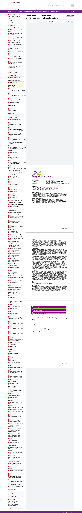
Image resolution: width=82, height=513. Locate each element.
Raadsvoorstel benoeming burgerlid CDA (15, 34)
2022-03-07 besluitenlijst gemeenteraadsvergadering (14, 15)
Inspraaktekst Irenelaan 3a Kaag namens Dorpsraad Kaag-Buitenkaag (15, 373)
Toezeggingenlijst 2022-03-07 (16, 54)
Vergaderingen (17, 9)
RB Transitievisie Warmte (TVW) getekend (14, 464)
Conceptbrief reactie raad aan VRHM (15, 227)
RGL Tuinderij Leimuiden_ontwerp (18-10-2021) (15, 406)
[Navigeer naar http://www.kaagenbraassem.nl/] (14, 4)
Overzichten (23, 9)
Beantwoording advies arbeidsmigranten (14, 268)
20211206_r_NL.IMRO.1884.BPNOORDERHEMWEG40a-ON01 (16, 91)
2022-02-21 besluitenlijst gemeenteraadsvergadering (14, 45)
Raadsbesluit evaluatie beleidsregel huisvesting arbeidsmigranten (14, 255)
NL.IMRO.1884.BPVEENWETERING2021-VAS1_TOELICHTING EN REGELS (16, 164)
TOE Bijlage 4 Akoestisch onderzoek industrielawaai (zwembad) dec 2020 (14, 430)
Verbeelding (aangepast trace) (16, 204)
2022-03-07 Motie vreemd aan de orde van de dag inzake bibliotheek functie (15, 488)
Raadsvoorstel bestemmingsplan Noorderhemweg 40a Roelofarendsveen (12, 84)
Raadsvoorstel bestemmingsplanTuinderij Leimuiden (14, 399)
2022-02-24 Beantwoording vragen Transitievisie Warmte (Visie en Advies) (15, 478)
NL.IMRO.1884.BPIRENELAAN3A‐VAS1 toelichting (15, 329)
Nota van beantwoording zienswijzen (14, 158)
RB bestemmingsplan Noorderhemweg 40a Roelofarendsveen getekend (14, 79)
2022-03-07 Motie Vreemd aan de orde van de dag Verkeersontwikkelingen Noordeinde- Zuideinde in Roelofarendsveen (14, 502)
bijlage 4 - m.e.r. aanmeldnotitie (12, 347)
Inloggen (71, 512)
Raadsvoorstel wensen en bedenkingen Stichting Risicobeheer (14, 223)
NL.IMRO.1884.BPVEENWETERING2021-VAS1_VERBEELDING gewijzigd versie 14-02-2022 (16, 149)
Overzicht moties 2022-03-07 (16, 51)
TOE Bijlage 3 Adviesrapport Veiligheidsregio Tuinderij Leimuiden (15, 425)
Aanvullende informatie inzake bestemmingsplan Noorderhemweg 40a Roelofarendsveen (15, 111)
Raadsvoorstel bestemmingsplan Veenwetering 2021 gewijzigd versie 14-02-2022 (15, 129)
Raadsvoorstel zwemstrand (16, 182)
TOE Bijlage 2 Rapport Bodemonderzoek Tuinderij (14, 421)
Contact (42, 9)
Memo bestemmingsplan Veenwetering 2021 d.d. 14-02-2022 (14, 124)
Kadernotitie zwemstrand (15, 179)
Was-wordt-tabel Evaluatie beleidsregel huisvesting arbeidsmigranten (15, 260)
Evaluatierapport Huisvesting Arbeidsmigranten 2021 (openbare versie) (15, 277)
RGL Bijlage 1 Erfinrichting (16, 409)
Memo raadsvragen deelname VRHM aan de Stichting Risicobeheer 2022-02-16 (15, 240)
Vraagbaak (36, 9)
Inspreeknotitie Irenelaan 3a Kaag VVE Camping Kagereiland (15, 377)
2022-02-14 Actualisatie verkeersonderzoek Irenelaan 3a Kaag (15, 364)
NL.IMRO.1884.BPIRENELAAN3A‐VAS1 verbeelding (15, 334)
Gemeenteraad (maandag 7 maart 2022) (30, 11)
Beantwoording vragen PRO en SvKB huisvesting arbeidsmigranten (15, 282)
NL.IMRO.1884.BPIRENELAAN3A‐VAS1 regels (15, 324)
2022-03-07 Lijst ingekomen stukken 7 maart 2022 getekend (15, 59)
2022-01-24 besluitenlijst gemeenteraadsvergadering (14, 41)
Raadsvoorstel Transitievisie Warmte (15, 467)
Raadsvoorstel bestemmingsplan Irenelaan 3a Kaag (14, 310)
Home (16, 11)
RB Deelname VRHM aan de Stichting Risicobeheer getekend (15, 213)
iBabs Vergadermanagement (60, 512)
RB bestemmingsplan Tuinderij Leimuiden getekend (14, 394)
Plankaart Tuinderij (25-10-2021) (15, 403)
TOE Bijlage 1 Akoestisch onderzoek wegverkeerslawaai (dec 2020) (14, 417)
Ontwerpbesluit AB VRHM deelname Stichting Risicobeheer (15, 235)
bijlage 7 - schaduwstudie (15, 356)
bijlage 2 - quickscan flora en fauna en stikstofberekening (15, 340)
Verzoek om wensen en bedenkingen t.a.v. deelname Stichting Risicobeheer (14, 231)
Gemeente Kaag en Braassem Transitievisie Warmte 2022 (15, 471)
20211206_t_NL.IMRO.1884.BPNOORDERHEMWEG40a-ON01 (16, 96)
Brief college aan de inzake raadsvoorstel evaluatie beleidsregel (15, 272)
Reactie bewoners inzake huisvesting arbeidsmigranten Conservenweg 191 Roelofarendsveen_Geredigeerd (15, 291)
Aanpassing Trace (14, 195)
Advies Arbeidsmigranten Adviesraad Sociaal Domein (14, 264)
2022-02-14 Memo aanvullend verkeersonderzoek (15, 360)
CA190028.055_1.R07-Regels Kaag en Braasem (14, 198)
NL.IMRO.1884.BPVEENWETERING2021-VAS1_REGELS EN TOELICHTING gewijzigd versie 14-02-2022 (16, 141)
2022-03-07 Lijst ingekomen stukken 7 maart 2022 (15, 63)
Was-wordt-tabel (13, 474)
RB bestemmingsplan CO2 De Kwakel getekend (15, 189)
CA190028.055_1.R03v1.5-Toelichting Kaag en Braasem (15, 201)
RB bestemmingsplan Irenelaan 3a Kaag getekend (14, 305)
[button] (72, 5)
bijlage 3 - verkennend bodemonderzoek (14, 343)
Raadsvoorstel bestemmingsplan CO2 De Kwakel (15, 192)
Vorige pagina (70, 15)
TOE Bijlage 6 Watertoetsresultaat (12, 439)
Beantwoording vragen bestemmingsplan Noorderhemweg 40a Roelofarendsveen (14, 104)
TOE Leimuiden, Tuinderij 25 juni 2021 (15, 412)
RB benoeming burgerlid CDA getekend (15, 30)
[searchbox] (58, 5)
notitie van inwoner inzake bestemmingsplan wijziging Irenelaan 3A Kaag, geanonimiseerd (14, 385)
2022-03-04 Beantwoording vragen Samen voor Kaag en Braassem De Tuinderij (15, 457)
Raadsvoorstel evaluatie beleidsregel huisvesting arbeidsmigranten (14, 250)
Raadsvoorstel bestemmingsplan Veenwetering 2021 (15, 154)
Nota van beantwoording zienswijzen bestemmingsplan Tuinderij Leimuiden (14, 444)
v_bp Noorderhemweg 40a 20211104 (15, 99)
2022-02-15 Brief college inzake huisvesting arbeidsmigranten (14, 297)
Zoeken (47, 3)
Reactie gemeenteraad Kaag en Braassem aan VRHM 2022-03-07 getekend (15, 218)
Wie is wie (30, 9)
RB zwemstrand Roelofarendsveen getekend (14, 177)
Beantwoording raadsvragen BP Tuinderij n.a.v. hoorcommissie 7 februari (15, 449)
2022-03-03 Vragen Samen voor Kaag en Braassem (15, 453)
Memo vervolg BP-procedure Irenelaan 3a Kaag (15, 380)
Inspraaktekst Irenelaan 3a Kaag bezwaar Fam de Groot (15, 368)
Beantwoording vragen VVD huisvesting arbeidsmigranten (15, 286)
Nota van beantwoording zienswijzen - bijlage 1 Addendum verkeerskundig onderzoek (15, 318)
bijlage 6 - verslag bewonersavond (13, 354)
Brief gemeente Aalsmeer (15, 206)
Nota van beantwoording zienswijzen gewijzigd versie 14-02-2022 (15, 134)
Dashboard (10, 9)
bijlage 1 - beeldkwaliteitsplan (16, 337)
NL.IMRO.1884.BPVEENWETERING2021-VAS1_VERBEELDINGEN (16, 169)
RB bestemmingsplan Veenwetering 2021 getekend (14, 120)
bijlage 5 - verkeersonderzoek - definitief (15, 350)
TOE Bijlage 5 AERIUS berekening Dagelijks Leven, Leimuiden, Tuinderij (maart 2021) (15, 435)
